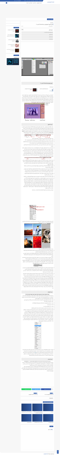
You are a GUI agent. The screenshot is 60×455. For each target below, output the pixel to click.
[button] (46, 389)
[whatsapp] (16, 0)
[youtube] (19, 0)
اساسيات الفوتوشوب (39, 2)
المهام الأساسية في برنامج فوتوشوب (27, 411)
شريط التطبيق (51, 34)
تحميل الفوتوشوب (16, 57)
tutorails (28, 2)
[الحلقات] (10, 0)
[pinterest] (17, 0)
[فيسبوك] (7, 0)
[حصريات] (6, 0)
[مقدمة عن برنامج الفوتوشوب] (37, 418)
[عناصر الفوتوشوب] (26, 418)
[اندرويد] (13, 0)
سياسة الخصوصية (36, 0)
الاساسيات (51, 22)
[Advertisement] (30, 11)
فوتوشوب (52, 411)
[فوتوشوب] (48, 407)
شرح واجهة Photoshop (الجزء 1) (48, 32)
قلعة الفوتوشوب (50, 2)
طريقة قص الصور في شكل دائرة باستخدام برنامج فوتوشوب (38, 412)
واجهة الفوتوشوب (50, 422)
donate (25, 0)
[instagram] (14, 0)
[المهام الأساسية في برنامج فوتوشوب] (26, 407)
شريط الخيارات (51, 39)
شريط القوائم (51, 36)
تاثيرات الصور (30, 2)
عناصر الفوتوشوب (29, 422)
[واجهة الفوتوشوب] (48, 418)
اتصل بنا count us (28, 0)
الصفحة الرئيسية (40, 0)
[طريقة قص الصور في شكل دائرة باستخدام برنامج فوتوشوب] (37, 407)
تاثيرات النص (34, 2)
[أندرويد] (12, 0)
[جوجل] (9, 0)
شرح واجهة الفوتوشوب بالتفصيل (44, 88)
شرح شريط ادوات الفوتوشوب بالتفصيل (28, 89)
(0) (21, 26)
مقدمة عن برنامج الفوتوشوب (38, 422)
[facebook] (20, 0)
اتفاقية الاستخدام (32, 0)
